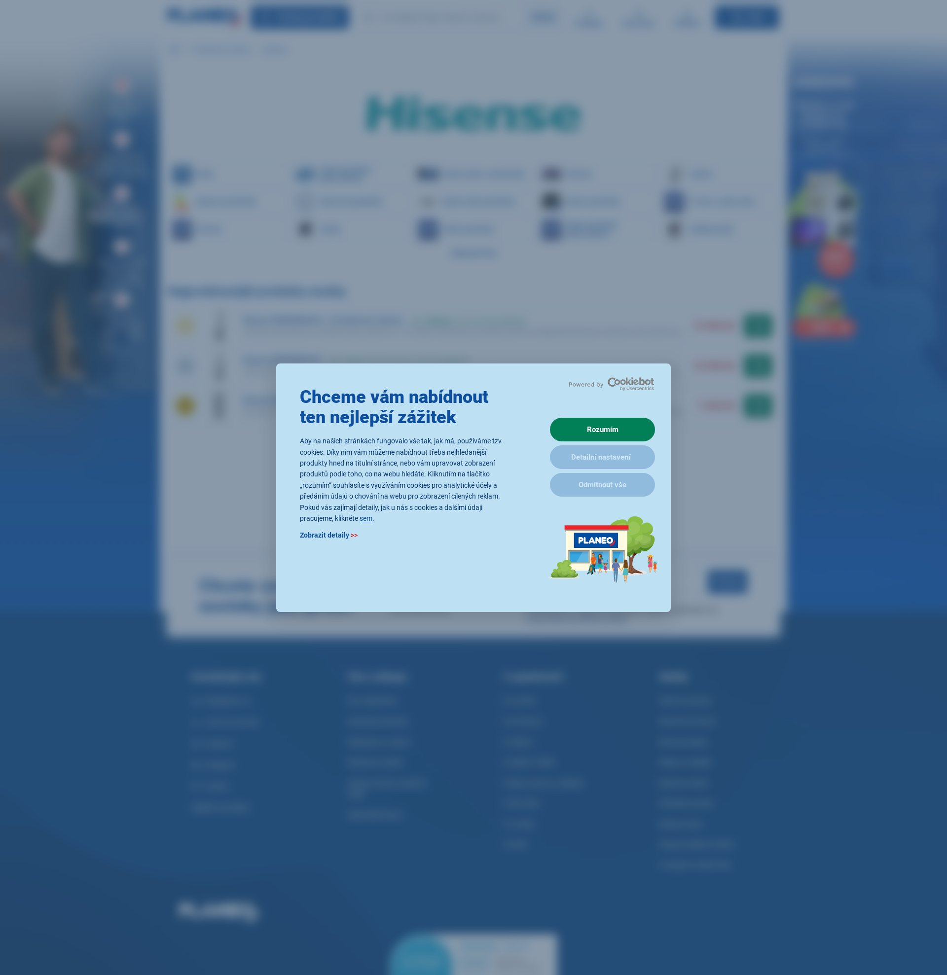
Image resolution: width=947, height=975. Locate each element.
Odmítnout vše (602, 484)
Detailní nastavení (600, 457)
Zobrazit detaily (329, 535)
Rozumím (603, 429)
